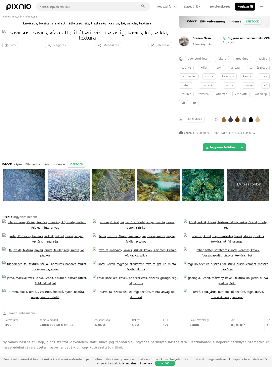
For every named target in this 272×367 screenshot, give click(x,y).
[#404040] (230, 119)
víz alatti (241, 94)
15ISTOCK (76, 164)
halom (186, 85)
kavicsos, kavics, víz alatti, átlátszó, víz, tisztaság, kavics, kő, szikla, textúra (87, 23)
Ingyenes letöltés (222, 147)
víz (184, 103)
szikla (229, 85)
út (194, 103)
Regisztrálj (245, 6)
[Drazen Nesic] (184, 45)
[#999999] (244, 119)
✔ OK (165, 363)
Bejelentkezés (220, 6)
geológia (242, 58)
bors (264, 76)
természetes (258, 67)
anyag (235, 67)
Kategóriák (192, 6)
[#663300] (237, 119)
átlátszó (221, 94)
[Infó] (254, 133)
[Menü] (262, 7)
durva (249, 85)
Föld (204, 67)
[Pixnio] (18, 8)
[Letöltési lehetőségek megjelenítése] (242, 147)
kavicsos (228, 76)
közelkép (261, 94)
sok (219, 67)
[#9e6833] (223, 119)
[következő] (167, 30)
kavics (262, 58)
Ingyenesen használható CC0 (249, 38)
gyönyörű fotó (198, 58)
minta (209, 76)
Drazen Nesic (202, 38)
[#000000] (250, 119)
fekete (221, 58)
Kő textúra (194, 119)
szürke (186, 67)
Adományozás (202, 44)
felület (186, 94)
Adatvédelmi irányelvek (135, 363)
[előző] (6, 30)
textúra (204, 94)
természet (189, 76)
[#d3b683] (257, 119)
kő (265, 85)
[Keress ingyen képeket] (143, 6)
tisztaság (208, 85)
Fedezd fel (164, 6)
